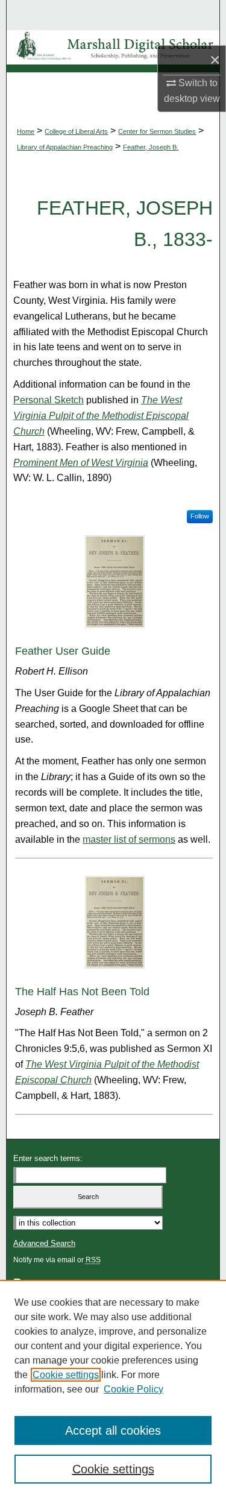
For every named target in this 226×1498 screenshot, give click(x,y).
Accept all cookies (113, 1430)
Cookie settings (66, 1375)
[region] (113, 1389)
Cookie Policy (133, 1389)
